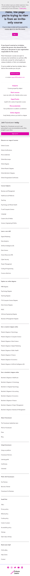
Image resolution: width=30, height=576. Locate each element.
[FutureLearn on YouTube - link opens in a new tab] (18, 567)
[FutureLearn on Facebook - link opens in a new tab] (8, 567)
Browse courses (15, 73)
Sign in (15, 34)
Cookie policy (22, 8)
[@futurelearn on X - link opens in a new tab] (15, 567)
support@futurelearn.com (18, 77)
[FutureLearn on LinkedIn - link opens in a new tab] (22, 567)
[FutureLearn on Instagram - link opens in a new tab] (12, 567)
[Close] (28, 2)
